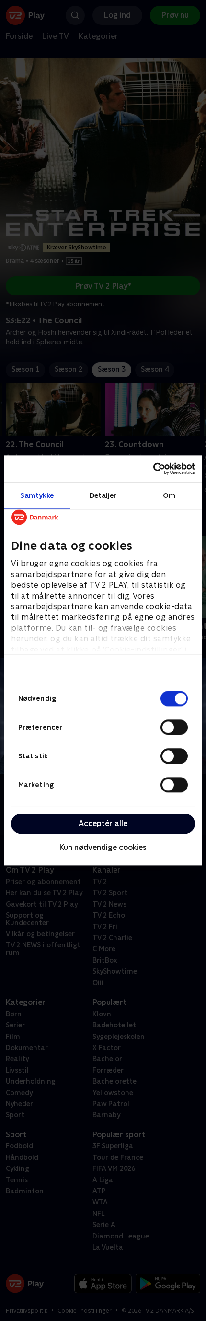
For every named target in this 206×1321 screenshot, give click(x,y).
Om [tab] (169, 495)
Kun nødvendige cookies (103, 847)
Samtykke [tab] (37, 495)
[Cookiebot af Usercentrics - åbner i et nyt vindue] (153, 468)
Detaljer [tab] (103, 495)
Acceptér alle (103, 823)
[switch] (174, 727)
